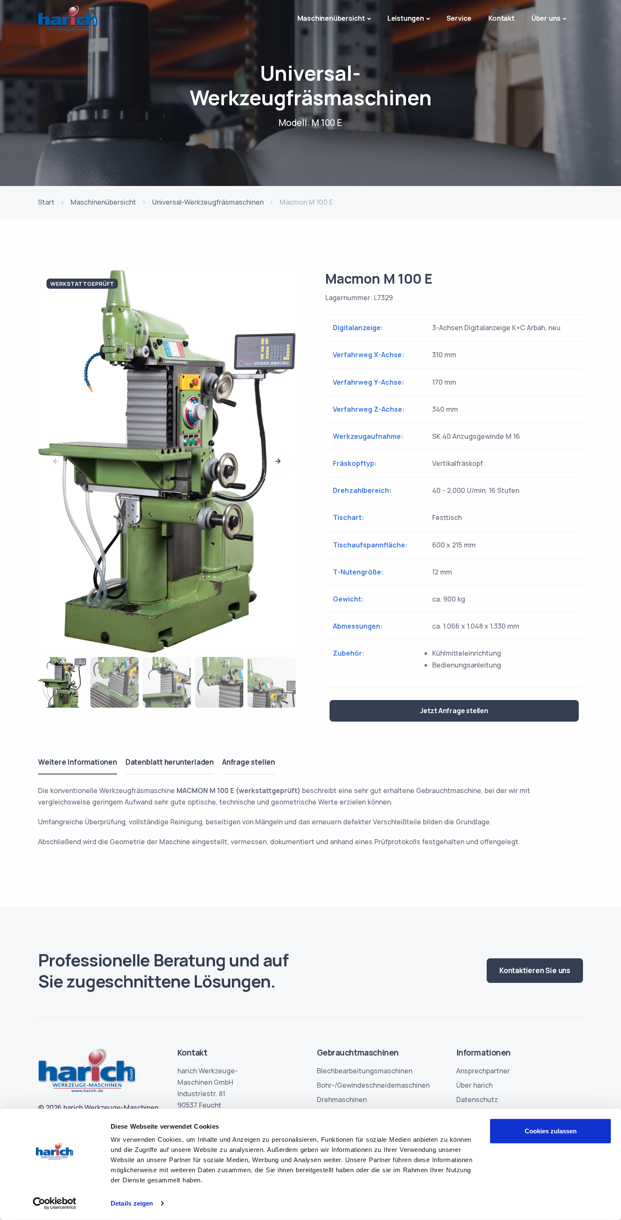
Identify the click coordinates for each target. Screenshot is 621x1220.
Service (459, 18)
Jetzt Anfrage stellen (454, 710)
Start (46, 202)
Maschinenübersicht (103, 202)
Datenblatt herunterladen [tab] (169, 762)
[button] (278, 461)
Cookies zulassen (551, 1131)
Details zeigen (132, 1203)
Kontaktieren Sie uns (534, 970)
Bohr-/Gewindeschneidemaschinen (373, 1085)
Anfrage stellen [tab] (248, 762)
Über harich (474, 1085)
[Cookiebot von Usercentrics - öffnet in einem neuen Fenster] (55, 1203)
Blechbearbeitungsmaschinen (364, 1070)
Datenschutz (477, 1099)
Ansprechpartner (483, 1070)
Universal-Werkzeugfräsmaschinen (208, 202)
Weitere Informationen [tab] (77, 762)
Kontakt (501, 18)
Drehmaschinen (342, 1099)
